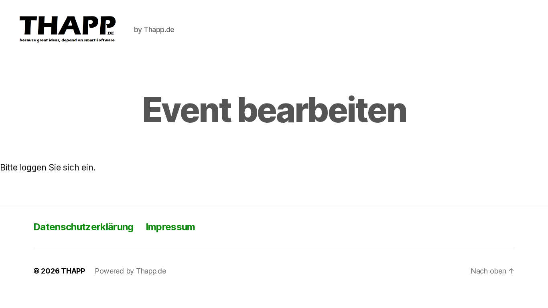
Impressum (170, 227)
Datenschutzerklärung (83, 227)
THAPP (73, 271)
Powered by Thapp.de (130, 271)
